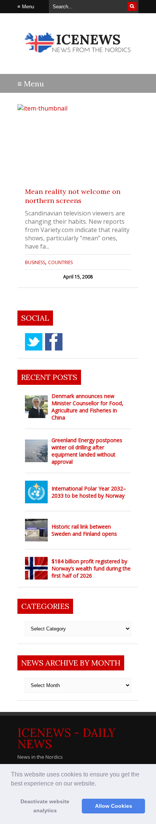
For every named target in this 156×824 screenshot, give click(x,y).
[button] (99, 784)
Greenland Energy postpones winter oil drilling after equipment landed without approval (86, 451)
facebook (53, 342)
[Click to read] (78, 142)
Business (35, 262)
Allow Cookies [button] (113, 806)
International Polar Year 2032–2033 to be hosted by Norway (88, 492)
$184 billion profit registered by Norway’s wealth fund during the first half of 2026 (91, 568)
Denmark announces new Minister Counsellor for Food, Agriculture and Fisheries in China (87, 406)
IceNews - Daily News (66, 738)
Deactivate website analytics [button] (44, 805)
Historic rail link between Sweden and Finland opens (84, 530)
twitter (33, 342)
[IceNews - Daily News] (78, 56)
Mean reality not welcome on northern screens (72, 196)
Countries (60, 262)
